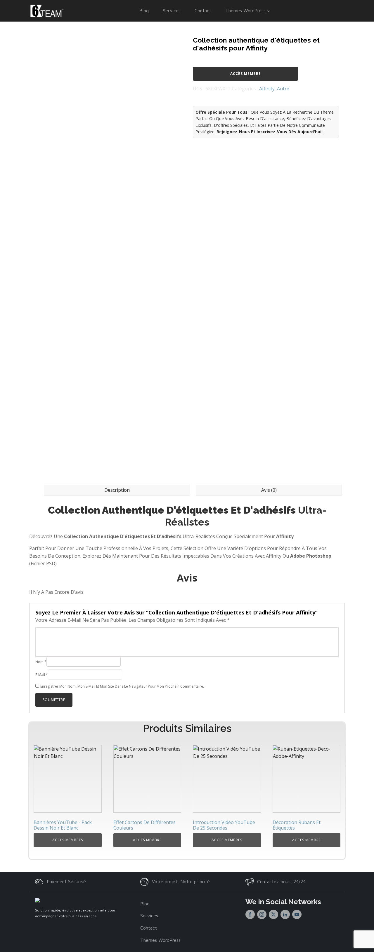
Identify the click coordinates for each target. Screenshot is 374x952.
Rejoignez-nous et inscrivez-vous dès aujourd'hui (269, 131)
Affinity (267, 88)
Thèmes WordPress (245, 10)
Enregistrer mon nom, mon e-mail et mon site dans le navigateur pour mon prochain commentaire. (122, 686)
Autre (283, 88)
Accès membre (245, 73)
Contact (203, 10)
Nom (40, 661)
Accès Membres (67, 839)
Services (172, 10)
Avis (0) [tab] (269, 490)
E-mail (41, 674)
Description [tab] (117, 490)
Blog (144, 10)
